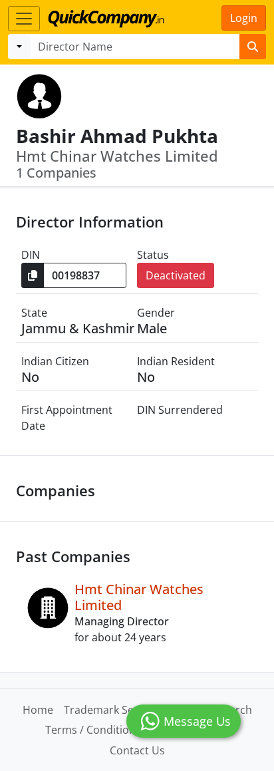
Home (38, 709)
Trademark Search (110, 709)
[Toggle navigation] (24, 18)
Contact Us (137, 750)
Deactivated (176, 275)
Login (243, 18)
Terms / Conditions (93, 729)
